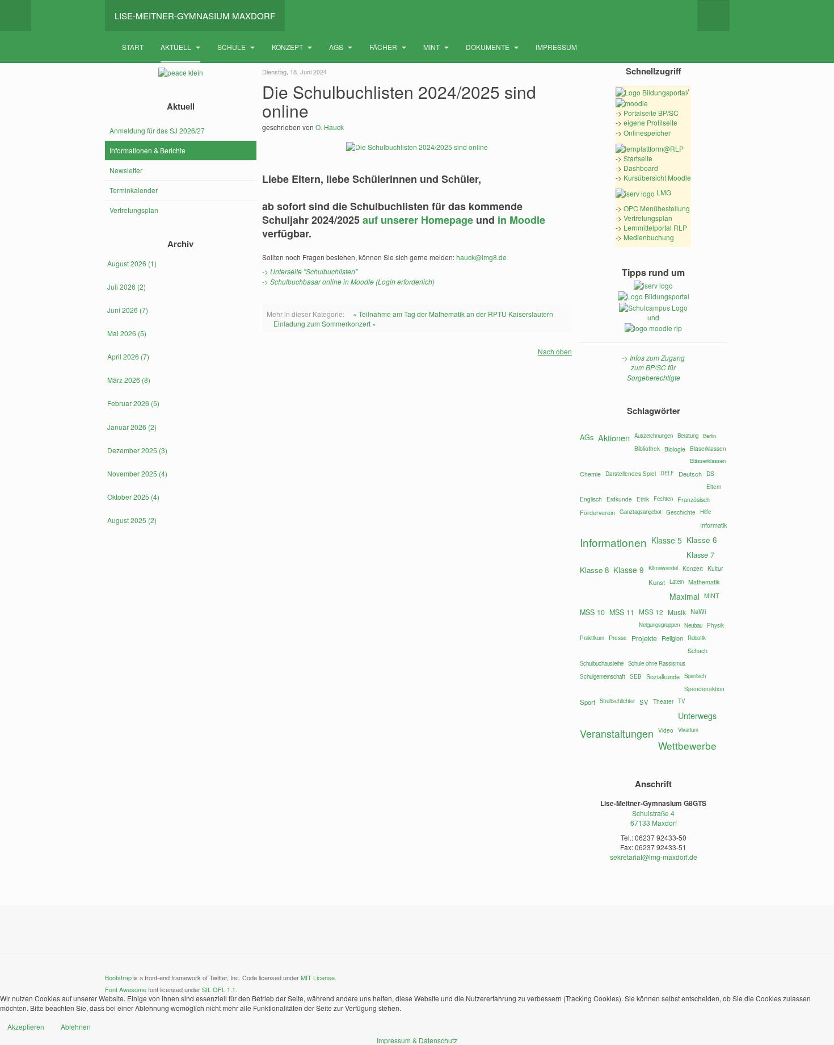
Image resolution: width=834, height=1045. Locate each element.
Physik (715, 625)
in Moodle (521, 219)
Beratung (687, 436)
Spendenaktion (704, 688)
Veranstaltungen (617, 733)
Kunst (656, 582)
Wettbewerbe (687, 745)
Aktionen (614, 438)
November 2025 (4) (137, 473)
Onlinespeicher (647, 132)
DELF (667, 473)
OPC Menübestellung (657, 208)
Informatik (713, 524)
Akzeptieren (25, 1026)
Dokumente (488, 47)
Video (665, 730)
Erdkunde (619, 499)
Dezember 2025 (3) (137, 450)
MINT (432, 47)
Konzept (288, 47)
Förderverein (597, 512)
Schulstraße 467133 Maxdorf (653, 817)
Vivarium (688, 730)
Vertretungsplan (133, 210)
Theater (663, 701)
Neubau (693, 625)
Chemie (590, 474)
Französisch (693, 499)
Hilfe (705, 512)
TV (681, 701)
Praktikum (592, 638)
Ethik (643, 499)
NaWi (698, 611)
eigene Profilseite (650, 122)
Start (133, 47)
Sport (587, 702)
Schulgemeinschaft (602, 676)
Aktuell (177, 47)
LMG (663, 192)
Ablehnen (76, 1026)
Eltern (714, 487)
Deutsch (690, 473)
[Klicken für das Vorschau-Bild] (417, 146)
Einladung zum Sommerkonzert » (324, 323)
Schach (697, 650)
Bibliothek (647, 448)
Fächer (384, 47)
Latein (676, 582)
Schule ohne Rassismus (656, 663)
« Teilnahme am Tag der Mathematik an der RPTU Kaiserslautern (453, 314)
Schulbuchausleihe (602, 663)
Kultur (715, 568)
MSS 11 (621, 612)
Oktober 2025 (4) (133, 496)
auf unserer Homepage (418, 219)
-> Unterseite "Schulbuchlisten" (309, 271)
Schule (232, 47)
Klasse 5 (666, 540)
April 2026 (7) (128, 356)
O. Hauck (329, 127)
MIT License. (318, 977)
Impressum (556, 47)
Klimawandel (663, 568)
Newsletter (125, 170)
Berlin (709, 436)
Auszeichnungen (653, 436)
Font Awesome (125, 989)
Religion (672, 637)
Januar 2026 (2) (132, 427)
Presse (618, 637)
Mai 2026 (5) (126, 333)
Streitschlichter (617, 701)
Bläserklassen (708, 448)
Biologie (674, 449)
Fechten (663, 499)
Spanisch (695, 676)
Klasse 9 (628, 569)
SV (643, 702)
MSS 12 (651, 611)
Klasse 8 (594, 570)
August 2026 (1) (132, 263)
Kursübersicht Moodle (657, 177)
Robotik (697, 638)
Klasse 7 (700, 554)
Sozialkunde (663, 676)
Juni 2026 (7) (127, 310)
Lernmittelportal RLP (655, 227)
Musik (677, 612)
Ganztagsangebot (641, 512)
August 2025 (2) (132, 520)
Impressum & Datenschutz (417, 1040)
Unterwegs (697, 715)
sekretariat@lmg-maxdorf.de (653, 857)
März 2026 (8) (128, 379)
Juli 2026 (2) (126, 286)
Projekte (644, 638)
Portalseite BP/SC (651, 113)
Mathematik (703, 581)
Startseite (638, 158)
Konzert (693, 568)
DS (710, 473)
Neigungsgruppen (659, 625)
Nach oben (555, 351)
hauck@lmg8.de (481, 257)
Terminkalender (133, 190)
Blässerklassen (708, 461)
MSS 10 (592, 612)
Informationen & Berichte (147, 150)
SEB (636, 676)
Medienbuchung (649, 237)
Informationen (613, 542)
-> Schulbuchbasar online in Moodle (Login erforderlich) (348, 281)
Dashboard (641, 168)
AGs (337, 47)
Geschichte (681, 512)
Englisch (591, 499)
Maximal (684, 596)
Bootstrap (118, 977)
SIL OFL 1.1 (218, 989)
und (653, 317)
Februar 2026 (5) (133, 403)
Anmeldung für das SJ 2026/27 (157, 130)
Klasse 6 (701, 539)
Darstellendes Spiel (630, 473)
